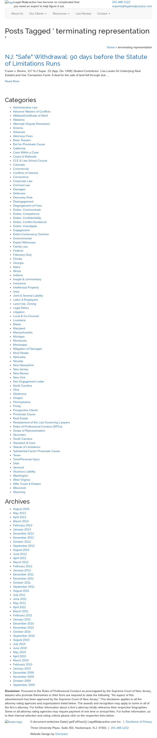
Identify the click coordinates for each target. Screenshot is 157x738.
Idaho (16, 267)
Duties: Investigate (25, 226)
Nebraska (19, 357)
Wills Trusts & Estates (27, 483)
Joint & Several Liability (28, 295)
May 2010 (19, 652)
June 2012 (20, 554)
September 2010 (24, 635)
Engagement (21, 230)
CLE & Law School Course (30, 160)
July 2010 (19, 644)
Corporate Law (22, 181)
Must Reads (21, 352)
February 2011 (22, 615)
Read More (12, 81)
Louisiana (19, 320)
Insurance (19, 283)
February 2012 (22, 566)
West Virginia (21, 479)
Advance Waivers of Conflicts (31, 111)
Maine (17, 324)
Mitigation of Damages (27, 348)
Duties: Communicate (27, 209)
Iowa (16, 291)
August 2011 (21, 590)
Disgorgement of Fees (27, 205)
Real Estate (20, 418)
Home (111, 47)
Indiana (18, 275)
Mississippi (20, 344)
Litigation (19, 312)
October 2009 (22, 680)
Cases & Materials (25, 156)
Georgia (18, 262)
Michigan (19, 336)
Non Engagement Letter (28, 381)
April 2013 (19, 517)
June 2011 (20, 599)
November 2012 (23, 537)
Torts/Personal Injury (26, 459)
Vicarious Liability (24, 471)
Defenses (19, 193)
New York (19, 377)
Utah (16, 463)
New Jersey (20, 369)
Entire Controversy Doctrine (31, 234)
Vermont (18, 467)
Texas (17, 455)
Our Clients (37, 13)
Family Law (20, 246)
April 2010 (19, 656)
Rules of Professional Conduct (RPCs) (37, 426)
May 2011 (19, 603)
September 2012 (24, 545)
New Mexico (21, 373)
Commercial (21, 168)
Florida (17, 258)
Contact (102, 13)
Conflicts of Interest (25, 172)
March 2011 (20, 611)
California (19, 148)
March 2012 (21, 562)
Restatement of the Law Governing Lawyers (41, 422)
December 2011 (23, 574)
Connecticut (20, 177)
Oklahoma (19, 393)
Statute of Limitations (26, 447)
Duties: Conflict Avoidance (30, 222)
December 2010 (23, 623)
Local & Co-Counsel (26, 316)
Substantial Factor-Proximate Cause (36, 451)
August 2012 (21, 549)
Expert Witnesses (24, 242)
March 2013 (21, 521)
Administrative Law (25, 107)
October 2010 (22, 631)
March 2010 (21, 660)
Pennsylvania (21, 402)
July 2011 (19, 594)
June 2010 (20, 648)
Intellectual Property (26, 287)
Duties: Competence (26, 213)
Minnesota (20, 340)
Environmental (22, 238)
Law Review (83, 13)
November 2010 (23, 627)
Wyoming (19, 492)
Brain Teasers (22, 140)
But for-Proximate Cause (29, 144)
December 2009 (23, 672)
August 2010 (21, 639)
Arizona (18, 127)
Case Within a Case (26, 152)
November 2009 (23, 676)
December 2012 (23, 533)
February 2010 (22, 664)
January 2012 (22, 570)
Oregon (18, 397)
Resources (60, 13)
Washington (20, 475)
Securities (19, 434)
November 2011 (23, 578)
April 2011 (19, 607)
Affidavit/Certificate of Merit (30, 115)
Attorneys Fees (23, 136)
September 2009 (24, 684)
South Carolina (22, 438)
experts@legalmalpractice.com (132, 6)
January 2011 (22, 619)
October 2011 (22, 582)
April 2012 (19, 558)
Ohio (16, 389)
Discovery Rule (23, 197)
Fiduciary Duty (22, 254)
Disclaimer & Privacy (139, 721)
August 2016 (21, 509)
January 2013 (22, 529)
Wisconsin (19, 487)
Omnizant (61, 734)
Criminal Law (21, 185)
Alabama (19, 119)
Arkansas (19, 132)
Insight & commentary (27, 279)
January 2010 (22, 668)
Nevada (18, 361)
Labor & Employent (25, 299)
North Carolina (22, 385)
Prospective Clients (25, 410)
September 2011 (24, 586)
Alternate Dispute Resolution (31, 123)
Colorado (19, 164)
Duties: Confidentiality (27, 217)
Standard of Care (24, 442)
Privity (17, 406)
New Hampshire (23, 365)
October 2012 (22, 541)
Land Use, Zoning (24, 303)
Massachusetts (23, 332)
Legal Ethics (21, 307)
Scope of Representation (29, 430)
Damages (19, 189)
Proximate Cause (24, 414)
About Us (17, 13)
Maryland (19, 328)
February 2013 (22, 525)
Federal (18, 250)
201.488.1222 (121, 2)
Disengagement (23, 201)
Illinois (17, 271)
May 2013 (19, 513)
